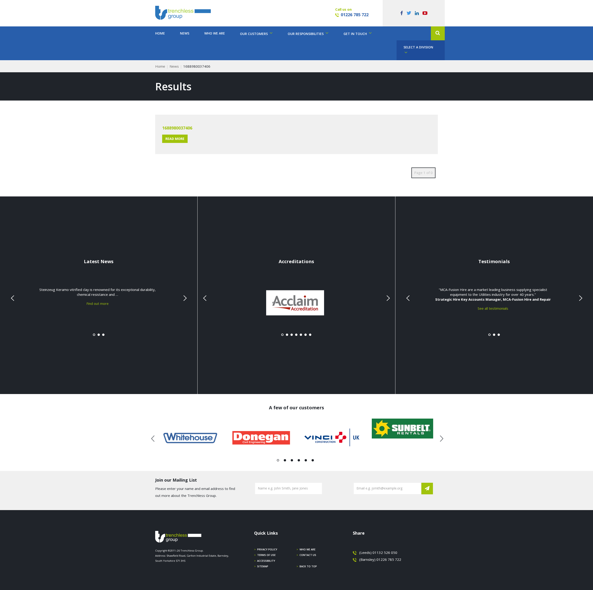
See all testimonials (493, 308)
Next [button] (440, 438)
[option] (190, 438)
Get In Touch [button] (356, 34)
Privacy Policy (267, 549)
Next (184, 298)
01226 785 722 (355, 14)
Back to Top (308, 566)
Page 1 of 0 (423, 172)
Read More (174, 138)
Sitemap (262, 566)
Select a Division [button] (418, 47)
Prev (13, 298)
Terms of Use (266, 555)
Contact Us (308, 555)
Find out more (97, 303)
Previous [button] (153, 438)
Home (160, 33)
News (184, 33)
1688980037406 (177, 128)
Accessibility (266, 560)
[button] (438, 33)
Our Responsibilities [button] (306, 34)
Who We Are (214, 33)
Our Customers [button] (254, 34)
